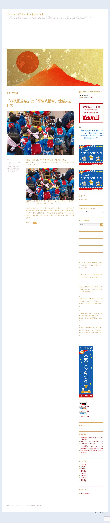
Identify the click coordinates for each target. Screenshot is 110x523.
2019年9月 (83, 472)
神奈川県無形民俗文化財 (14, 170)
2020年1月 (83, 468)
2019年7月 (83, 475)
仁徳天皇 (9, 166)
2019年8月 (83, 473)
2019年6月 (83, 477)
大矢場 (13, 166)
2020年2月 (83, 466)
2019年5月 (83, 479)
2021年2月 (83, 464)
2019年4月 (83, 481)
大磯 (16, 166)
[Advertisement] (55, 33)
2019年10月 (83, 470)
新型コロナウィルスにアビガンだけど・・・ (92, 441)
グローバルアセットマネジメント (25, 14)
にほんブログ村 (84, 406)
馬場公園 (12, 171)
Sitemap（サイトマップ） (87, 493)
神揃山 (8, 171)
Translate (91, 97)
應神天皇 (12, 168)
